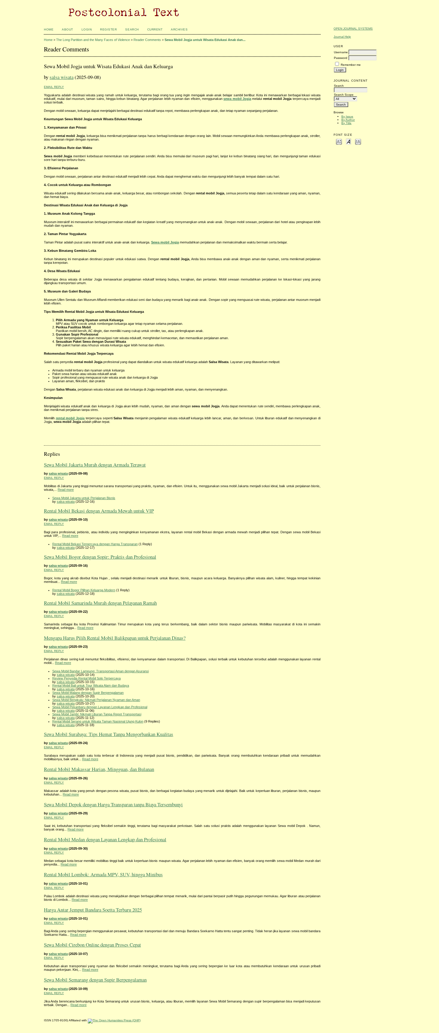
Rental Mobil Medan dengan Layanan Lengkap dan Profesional (105, 839)
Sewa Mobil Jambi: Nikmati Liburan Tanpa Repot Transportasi (96, 714)
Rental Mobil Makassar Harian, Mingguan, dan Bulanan (99, 769)
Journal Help (342, 36)
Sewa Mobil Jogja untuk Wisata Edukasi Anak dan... (205, 40)
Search (132, 29)
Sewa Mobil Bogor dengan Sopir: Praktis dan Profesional (100, 556)
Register (108, 29)
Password (340, 58)
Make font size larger (358, 141)
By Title (346, 123)
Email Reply (54, 87)
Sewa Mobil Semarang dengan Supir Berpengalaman (95, 979)
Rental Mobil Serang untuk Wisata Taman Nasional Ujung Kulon (97, 721)
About (67, 29)
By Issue (347, 116)
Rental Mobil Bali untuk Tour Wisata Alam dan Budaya (90, 685)
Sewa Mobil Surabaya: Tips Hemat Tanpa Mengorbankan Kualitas (108, 734)
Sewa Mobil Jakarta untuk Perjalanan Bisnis (83, 498)
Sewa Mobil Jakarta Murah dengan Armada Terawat (95, 464)
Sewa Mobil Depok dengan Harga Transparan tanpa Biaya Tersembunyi (113, 804)
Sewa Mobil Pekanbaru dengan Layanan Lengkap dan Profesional (99, 707)
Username (341, 52)
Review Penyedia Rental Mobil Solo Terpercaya (86, 678)
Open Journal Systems (353, 28)
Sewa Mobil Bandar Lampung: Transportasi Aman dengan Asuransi (100, 671)
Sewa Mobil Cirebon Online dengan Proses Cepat (92, 944)
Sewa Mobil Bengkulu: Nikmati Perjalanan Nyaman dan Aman (96, 700)
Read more (66, 489)
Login (87, 29)
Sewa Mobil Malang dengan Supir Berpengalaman (88, 692)
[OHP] (114, 1020)
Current (155, 29)
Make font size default (348, 141)
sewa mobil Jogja (237, 98)
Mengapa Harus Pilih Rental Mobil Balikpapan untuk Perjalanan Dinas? (114, 637)
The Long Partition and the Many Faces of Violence (93, 40)
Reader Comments (147, 40)
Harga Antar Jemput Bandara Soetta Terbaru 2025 (93, 909)
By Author (348, 119)
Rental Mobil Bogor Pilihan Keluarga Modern (83, 590)
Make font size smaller (339, 141)
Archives (179, 29)
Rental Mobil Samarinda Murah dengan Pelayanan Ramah (100, 602)
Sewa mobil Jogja (165, 242)
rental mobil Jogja (70, 418)
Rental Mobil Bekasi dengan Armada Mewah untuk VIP (99, 510)
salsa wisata (61, 77)
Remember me (351, 64)
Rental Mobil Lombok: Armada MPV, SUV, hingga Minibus (103, 874)
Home (48, 29)
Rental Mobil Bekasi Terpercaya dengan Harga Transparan (95, 544)
